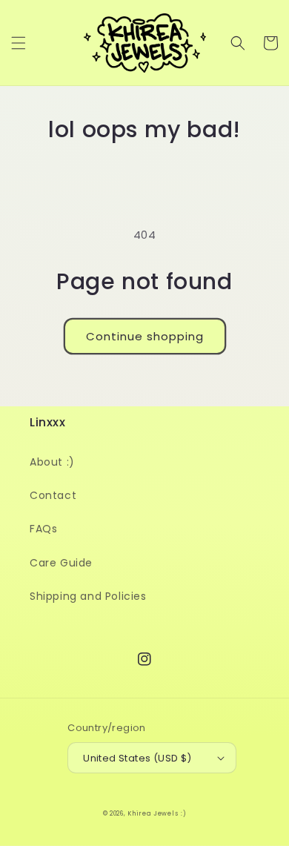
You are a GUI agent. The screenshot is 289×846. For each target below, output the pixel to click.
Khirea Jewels (152, 813)
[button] (18, 43)
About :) (52, 462)
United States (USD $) (137, 758)
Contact (53, 495)
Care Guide (61, 562)
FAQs (43, 528)
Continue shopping (145, 336)
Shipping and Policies (88, 596)
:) (183, 813)
